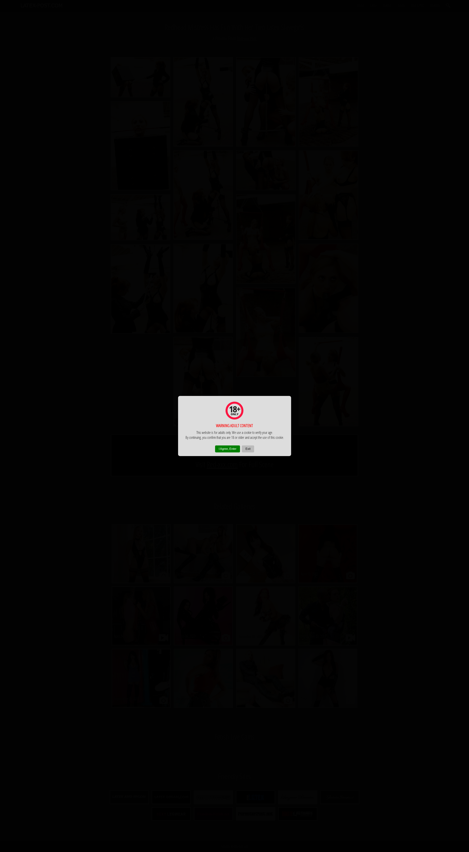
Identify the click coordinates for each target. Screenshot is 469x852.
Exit (247, 448)
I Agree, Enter (227, 448)
